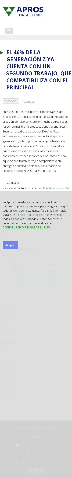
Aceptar (10, 245)
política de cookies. (31, 215)
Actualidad (28, 102)
